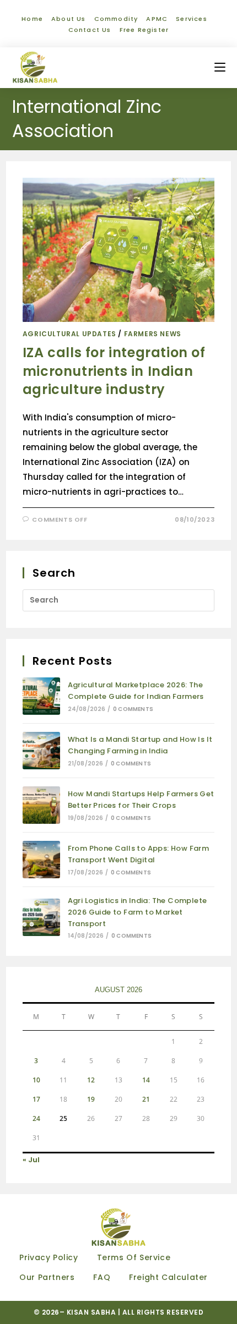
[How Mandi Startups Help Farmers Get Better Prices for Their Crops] (41, 805)
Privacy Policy (48, 1257)
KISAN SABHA (92, 1312)
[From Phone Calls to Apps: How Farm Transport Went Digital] (41, 859)
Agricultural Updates (69, 333)
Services (191, 18)
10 (36, 1080)
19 (91, 1099)
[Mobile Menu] (219, 67)
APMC (157, 18)
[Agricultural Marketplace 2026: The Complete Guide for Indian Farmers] (41, 696)
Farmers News (152, 333)
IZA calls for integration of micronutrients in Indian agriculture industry (114, 370)
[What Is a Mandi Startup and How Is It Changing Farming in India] (41, 750)
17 (36, 1099)
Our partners (46, 1277)
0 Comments (133, 709)
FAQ (101, 1277)
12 (91, 1080)
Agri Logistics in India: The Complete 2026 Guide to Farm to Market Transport (137, 912)
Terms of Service (134, 1257)
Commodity (116, 18)
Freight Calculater (168, 1277)
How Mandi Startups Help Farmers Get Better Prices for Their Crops (141, 800)
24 (36, 1118)
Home (32, 18)
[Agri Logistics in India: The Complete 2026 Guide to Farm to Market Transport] (41, 917)
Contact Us (89, 29)
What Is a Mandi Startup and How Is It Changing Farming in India (140, 745)
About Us (68, 18)
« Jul (31, 1160)
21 (146, 1099)
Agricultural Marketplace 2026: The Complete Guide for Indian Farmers (136, 691)
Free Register (144, 29)
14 (146, 1080)
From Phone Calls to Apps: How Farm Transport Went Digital (138, 854)
